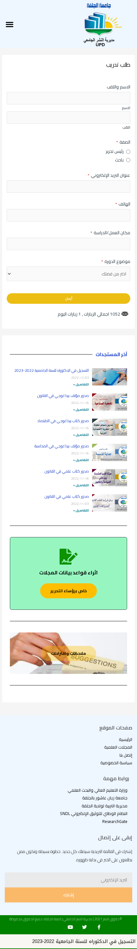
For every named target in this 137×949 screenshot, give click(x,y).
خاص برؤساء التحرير (68, 590)
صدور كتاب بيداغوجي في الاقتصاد (63, 420)
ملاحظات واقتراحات (68, 653)
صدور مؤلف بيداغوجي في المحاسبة (61, 446)
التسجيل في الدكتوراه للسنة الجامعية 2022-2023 (51, 370)
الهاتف (122, 204)
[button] (9, 24)
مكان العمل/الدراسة (110, 233)
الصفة (123, 142)
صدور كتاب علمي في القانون (67, 471)
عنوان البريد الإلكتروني (109, 175)
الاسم (126, 107)
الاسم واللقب (118, 87)
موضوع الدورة (115, 261)
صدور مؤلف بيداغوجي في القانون (63, 395)
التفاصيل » (81, 384)
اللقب (126, 127)
